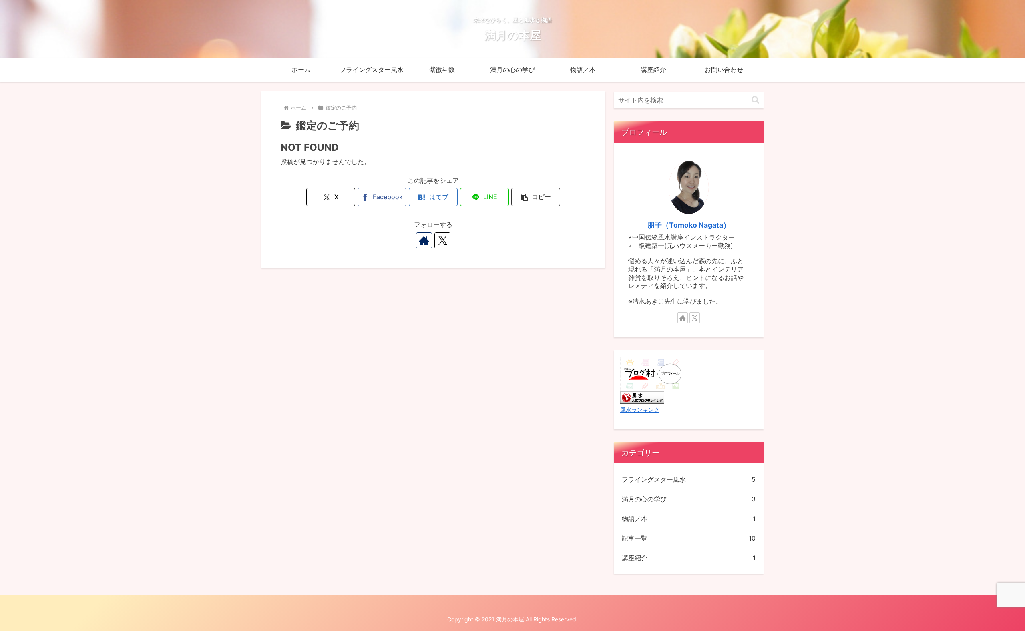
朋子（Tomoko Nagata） (688, 225)
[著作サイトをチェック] (424, 240)
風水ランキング (639, 409)
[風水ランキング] (642, 397)
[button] (535, 197)
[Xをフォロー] (442, 240)
